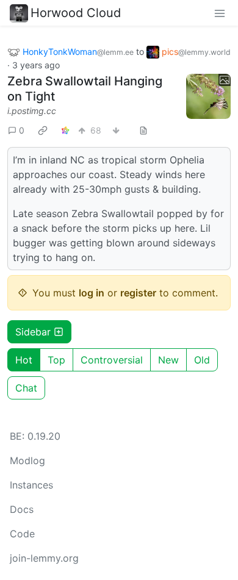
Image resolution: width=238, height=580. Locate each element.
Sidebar (33, 332)
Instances (31, 485)
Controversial (112, 360)
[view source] (143, 130)
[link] (43, 130)
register (138, 293)
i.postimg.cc (31, 111)
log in (91, 293)
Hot (23, 360)
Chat (26, 388)
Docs (22, 509)
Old (202, 360)
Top (56, 360)
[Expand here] (208, 96)
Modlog (27, 460)
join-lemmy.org (44, 558)
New (168, 360)
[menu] (219, 13)
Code (22, 534)
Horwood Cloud (76, 12)
